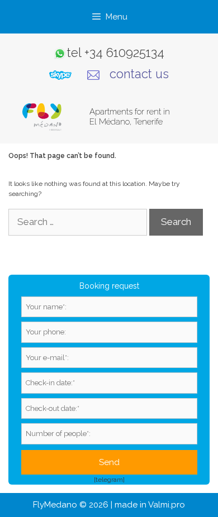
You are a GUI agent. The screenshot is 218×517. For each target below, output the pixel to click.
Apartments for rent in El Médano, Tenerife (129, 117)
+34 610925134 (124, 52)
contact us (139, 73)
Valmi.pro (166, 505)
